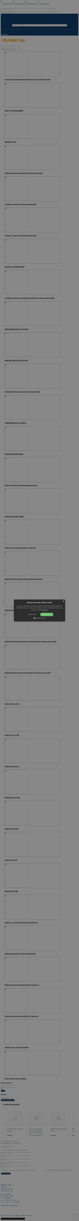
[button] (39, 610)
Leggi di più (45, 610)
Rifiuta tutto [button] (32, 614)
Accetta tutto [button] (46, 614)
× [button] (63, 601)
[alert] (39, 610)
